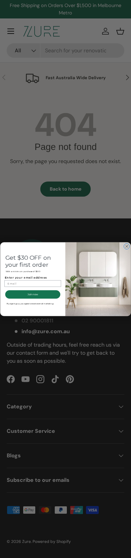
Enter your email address (26, 277)
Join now (33, 294)
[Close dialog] (127, 246)
